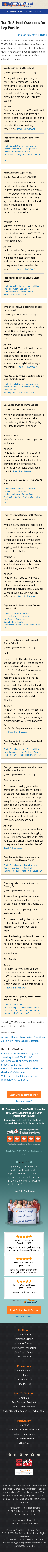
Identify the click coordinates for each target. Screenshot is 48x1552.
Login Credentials (11, 752)
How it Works (24, 1383)
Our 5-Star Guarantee (24, 1406)
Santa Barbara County (13, 622)
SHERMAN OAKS (11, 291)
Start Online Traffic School (24, 1094)
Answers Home (9, 1037)
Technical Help (31, 146)
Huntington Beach (12, 494)
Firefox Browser (11, 289)
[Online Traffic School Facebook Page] (15, 1455)
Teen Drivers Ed (24, 1356)
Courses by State (24, 1379)
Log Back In (31, 148)
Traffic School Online (13, 865)
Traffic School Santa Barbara (16, 613)
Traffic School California (14, 286)
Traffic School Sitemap (24, 1438)
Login (38, 11)
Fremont (20, 1010)
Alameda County (33, 1010)
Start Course (24, 1375)
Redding (35, 386)
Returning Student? (24, 1101)
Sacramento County (21, 151)
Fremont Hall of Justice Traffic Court (19, 1013)
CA (5, 160)
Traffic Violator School (13, 488)
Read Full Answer (25, 128)
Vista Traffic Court (30, 871)
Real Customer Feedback (24, 1402)
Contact (12, 11)
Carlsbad (28, 868)
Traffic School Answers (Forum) (24, 1429)
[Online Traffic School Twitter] (26, 1455)
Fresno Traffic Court (12, 294)
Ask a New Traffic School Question (20, 1040)
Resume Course (10, 386)
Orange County (28, 494)
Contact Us (24, 1442)
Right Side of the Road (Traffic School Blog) (24, 1411)
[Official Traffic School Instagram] (21, 1455)
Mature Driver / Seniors (24, 1347)
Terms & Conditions (17, 1530)
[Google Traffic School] (38, 1455)
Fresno (37, 752)
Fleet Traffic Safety (24, 1352)
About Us (24, 1397)
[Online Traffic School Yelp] (9, 1455)
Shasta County (10, 389)
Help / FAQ (24, 1425)
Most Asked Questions (32, 1037)
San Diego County (11, 871)
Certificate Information (24, 1434)
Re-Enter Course (24, 1370)
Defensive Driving (24, 1338)
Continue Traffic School (14, 148)
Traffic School (24, 1334)
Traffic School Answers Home (31, 34)
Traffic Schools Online (13, 146)
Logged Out (9, 491)
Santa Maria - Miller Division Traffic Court (22, 624)
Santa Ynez (21, 619)
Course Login (24, 616)
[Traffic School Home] (17, 4)
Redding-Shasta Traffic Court (16, 392)
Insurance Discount (24, 1343)
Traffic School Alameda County (17, 1004)
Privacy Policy (34, 1530)
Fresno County (26, 291)
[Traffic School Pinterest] (32, 1455)
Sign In (6, 868)
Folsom (7, 151)
